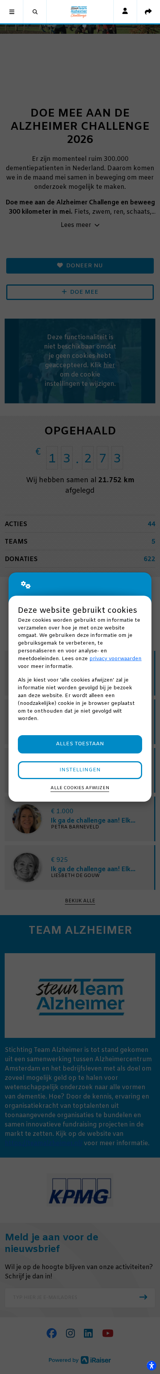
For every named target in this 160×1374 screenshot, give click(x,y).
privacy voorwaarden (115, 659)
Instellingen (80, 770)
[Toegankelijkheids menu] (151, 1365)
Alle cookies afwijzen (79, 788)
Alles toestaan (80, 744)
